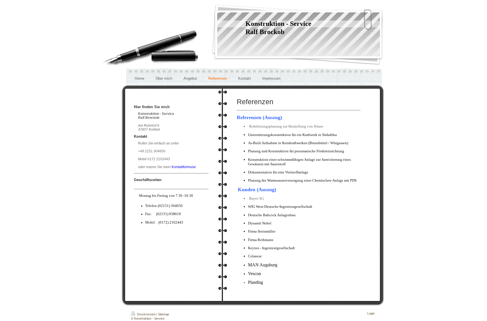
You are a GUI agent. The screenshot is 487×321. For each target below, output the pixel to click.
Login (371, 313)
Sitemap (163, 314)
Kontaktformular (184, 167)
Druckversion (146, 314)
